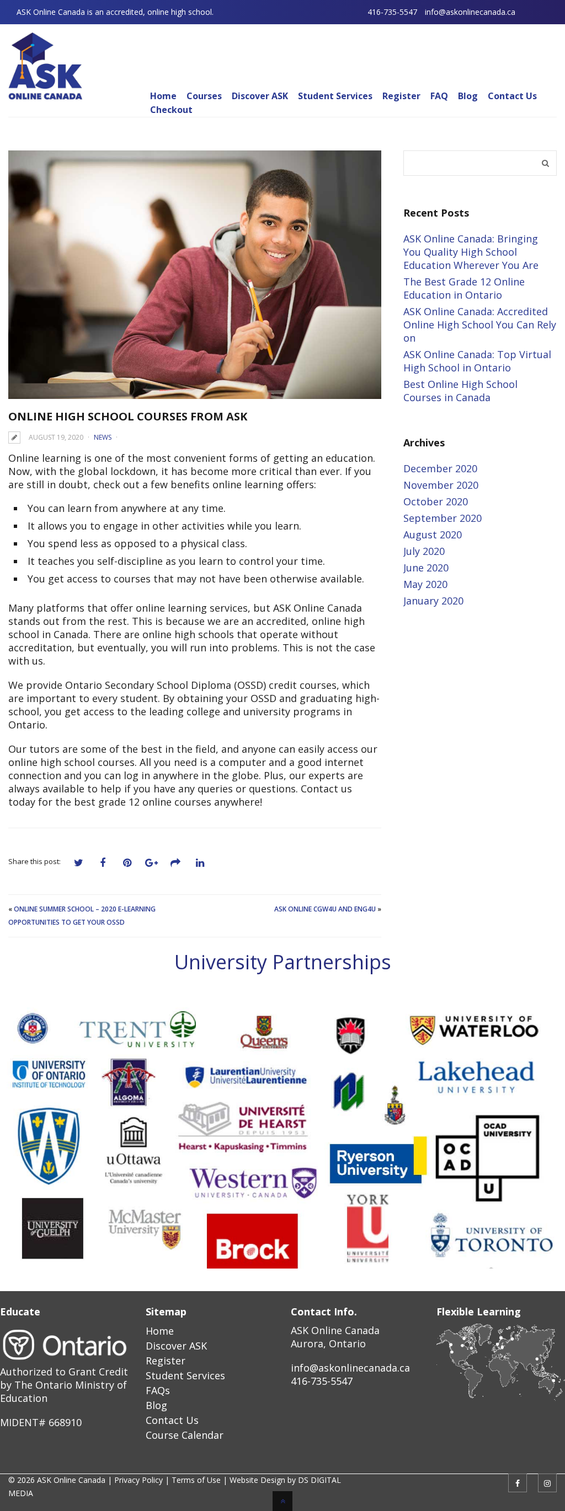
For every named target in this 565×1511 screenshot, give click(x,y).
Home (160, 1330)
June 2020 (426, 567)
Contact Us (172, 1420)
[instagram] (547, 1483)
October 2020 (435, 501)
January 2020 (433, 600)
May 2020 (425, 584)
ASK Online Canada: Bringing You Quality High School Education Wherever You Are (471, 252)
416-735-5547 (392, 12)
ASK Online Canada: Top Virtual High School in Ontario (477, 361)
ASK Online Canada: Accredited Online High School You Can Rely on (479, 324)
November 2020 (440, 485)
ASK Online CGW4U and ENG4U (325, 909)
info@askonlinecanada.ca (470, 12)
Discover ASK (176, 1345)
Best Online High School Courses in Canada (460, 390)
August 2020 (432, 534)
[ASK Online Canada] (45, 94)
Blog (156, 1405)
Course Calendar (184, 1435)
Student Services (185, 1375)
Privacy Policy (138, 1480)
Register (165, 1360)
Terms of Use (196, 1480)
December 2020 (440, 468)
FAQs (158, 1390)
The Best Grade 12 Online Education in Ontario (464, 288)
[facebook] (517, 1483)
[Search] (545, 163)
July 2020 (424, 551)
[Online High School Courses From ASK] (194, 274)
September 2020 (442, 518)
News (102, 437)
